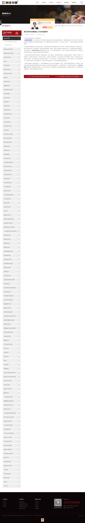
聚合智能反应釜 (7, 255)
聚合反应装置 (7, 202)
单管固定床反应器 (8, 170)
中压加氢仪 (6, 364)
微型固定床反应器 (8, 166)
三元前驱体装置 (7, 186)
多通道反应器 (7, 81)
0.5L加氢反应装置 (8, 441)
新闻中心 (59, 2)
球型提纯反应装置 (8, 465)
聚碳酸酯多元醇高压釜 (9, 400)
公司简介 (4, 501)
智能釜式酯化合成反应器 (9, 227)
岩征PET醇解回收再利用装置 (11, 41)
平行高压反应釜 (7, 122)
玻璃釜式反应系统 (8, 421)
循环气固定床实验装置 (9, 417)
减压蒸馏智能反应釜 (8, 251)
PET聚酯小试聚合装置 (9, 295)
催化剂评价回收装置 (8, 312)
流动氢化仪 (6, 348)
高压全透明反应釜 (8, 182)
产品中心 (51, 2)
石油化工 (6, 481)
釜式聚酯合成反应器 (8, 223)
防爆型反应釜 (7, 243)
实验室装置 (6, 101)
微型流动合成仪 (7, 409)
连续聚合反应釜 (7, 267)
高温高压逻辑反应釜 (8, 332)
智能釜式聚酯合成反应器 (9, 320)
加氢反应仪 (6, 352)
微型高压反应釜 (7, 215)
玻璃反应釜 (6, 271)
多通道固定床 (7, 154)
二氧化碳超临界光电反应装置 (10, 231)
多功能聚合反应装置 (8, 453)
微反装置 (6, 77)
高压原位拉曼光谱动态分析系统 (10, 372)
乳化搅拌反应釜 (7, 336)
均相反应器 (6, 130)
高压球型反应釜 (7, 291)
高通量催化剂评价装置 (9, 53)
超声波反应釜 (7, 283)
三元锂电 (6, 469)
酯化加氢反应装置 (8, 142)
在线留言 (66, 2)
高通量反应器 (7, 85)
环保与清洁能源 (7, 473)
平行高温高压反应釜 (8, 344)
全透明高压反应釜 (8, 113)
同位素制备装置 (7, 429)
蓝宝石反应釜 (7, 117)
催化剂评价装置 (7, 57)
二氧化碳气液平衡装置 (9, 433)
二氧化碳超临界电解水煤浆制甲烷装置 (10, 413)
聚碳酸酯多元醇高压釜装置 (10, 328)
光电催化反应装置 (8, 174)
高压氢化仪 (6, 356)
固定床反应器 (7, 97)
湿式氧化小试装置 (8, 437)
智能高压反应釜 (7, 239)
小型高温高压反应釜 (8, 162)
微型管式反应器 (7, 190)
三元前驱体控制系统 (8, 425)
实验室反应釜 (7, 105)
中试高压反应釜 (7, 198)
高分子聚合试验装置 (8, 299)
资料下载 (37, 504)
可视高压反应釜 (7, 109)
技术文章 (37, 501)
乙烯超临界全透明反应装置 (10, 316)
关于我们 (44, 2)
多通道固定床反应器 (8, 89)
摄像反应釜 (6, 457)
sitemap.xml (80, 515)
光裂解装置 (6, 368)
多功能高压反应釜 (8, 126)
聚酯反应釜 (6, 392)
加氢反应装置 (7, 65)
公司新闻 (4, 504)
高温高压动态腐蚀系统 (9, 219)
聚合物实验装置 (7, 461)
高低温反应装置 (7, 158)
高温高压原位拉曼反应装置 (10, 376)
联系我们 (74, 2)
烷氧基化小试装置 (8, 388)
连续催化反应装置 (8, 44)
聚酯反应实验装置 (8, 449)
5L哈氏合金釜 (7, 384)
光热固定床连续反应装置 (9, 279)
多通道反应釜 (7, 150)
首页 (37, 2)
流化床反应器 (7, 178)
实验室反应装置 (7, 206)
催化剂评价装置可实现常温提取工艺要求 (41, 76)
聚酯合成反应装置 (8, 138)
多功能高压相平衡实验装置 (10, 287)
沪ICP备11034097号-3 (37, 515)
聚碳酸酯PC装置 (7, 303)
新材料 (5, 61)
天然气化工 (6, 485)
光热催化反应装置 (8, 259)
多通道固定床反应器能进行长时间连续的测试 (69, 76)
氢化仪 (5, 360)
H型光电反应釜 (7, 235)
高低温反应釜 (7, 146)
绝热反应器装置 (7, 324)
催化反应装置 (7, 38)
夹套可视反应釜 (7, 275)
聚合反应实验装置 (8, 445)
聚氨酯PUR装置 (7, 307)
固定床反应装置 (7, 69)
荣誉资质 (4, 506)
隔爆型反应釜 (7, 247)
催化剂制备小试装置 (8, 134)
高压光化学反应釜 (8, 380)
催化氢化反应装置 (8, 73)
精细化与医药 (7, 477)
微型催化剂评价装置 (8, 49)
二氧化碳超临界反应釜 (9, 194)
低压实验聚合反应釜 (8, 263)
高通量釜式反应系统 (8, 405)
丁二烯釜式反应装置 (8, 396)
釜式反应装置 (7, 93)
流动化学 (6, 210)
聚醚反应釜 (6, 340)
